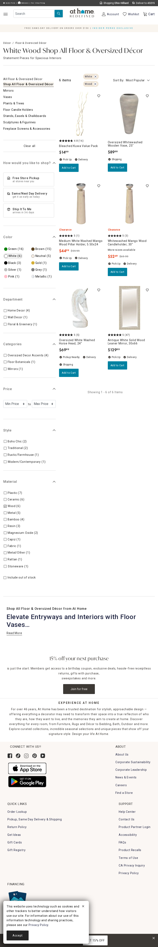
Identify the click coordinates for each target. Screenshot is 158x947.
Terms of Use (128, 858)
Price (7, 389)
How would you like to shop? (27, 163)
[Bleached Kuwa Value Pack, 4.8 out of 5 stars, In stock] (81, 114)
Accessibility (128, 834)
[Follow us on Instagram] (26, 756)
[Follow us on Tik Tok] (18, 756)
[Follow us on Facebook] (10, 756)
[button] (82, 13)
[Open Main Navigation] (5, 14)
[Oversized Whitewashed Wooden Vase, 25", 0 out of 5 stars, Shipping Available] (130, 114)
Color (8, 237)
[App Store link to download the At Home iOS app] (27, 768)
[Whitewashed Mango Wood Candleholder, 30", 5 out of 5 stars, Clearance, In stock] (130, 204)
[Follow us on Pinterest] (34, 756)
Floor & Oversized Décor (30, 43)
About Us (122, 754)
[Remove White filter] (95, 76)
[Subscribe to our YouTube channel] (43, 756)
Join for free (79, 689)
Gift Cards (14, 842)
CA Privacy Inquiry (132, 865)
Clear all (29, 146)
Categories (12, 344)
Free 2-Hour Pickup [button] (38, 3)
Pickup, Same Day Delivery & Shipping (34, 819)
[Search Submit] (59, 13)
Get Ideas (14, 834)
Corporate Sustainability (133, 762)
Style (7, 430)
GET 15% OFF (95, 940)
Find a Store (124, 792)
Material (10, 482)
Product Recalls (130, 850)
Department (13, 299)
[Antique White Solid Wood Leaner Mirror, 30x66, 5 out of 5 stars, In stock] (130, 308)
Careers (121, 785)
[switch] (99, 96)
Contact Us (127, 819)
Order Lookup (17, 811)
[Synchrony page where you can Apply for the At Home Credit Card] (17, 898)
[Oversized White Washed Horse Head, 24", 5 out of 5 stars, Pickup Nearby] (81, 308)
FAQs (122, 842)
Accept (18, 935)
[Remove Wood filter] (95, 84)
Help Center (127, 811)
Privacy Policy (129, 873)
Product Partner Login (135, 827)
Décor (7, 43)
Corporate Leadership (131, 769)
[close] (83, 906)
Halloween (25, 3)
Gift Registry (16, 850)
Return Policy (17, 827)
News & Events (126, 777)
